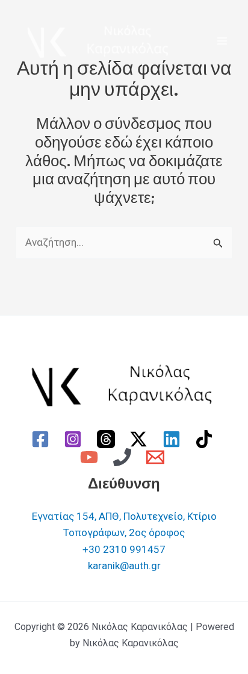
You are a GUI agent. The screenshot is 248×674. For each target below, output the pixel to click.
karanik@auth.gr (124, 566)
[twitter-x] (141, 439)
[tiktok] (206, 439)
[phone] (124, 457)
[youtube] (91, 457)
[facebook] (42, 439)
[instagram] (75, 439)
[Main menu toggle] (223, 41)
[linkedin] (173, 439)
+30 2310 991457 (124, 549)
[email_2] (157, 457)
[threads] (108, 439)
